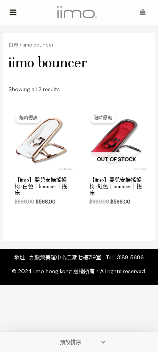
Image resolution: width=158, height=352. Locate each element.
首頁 (13, 45)
